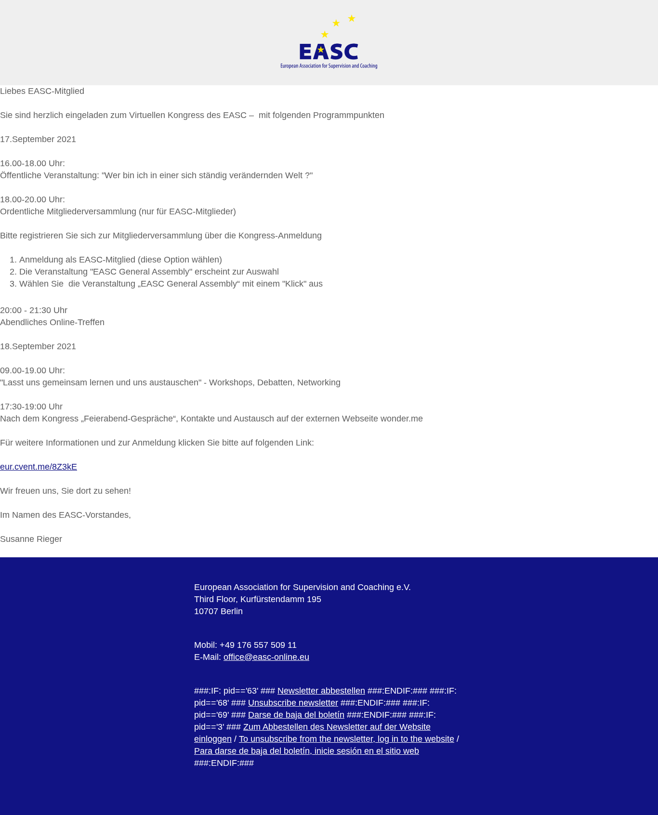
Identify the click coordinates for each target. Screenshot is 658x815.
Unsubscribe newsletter (293, 703)
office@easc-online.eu (266, 657)
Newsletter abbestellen (321, 691)
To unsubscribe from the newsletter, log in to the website (346, 739)
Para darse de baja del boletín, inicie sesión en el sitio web (306, 751)
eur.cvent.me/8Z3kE (38, 467)
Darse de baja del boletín (296, 715)
